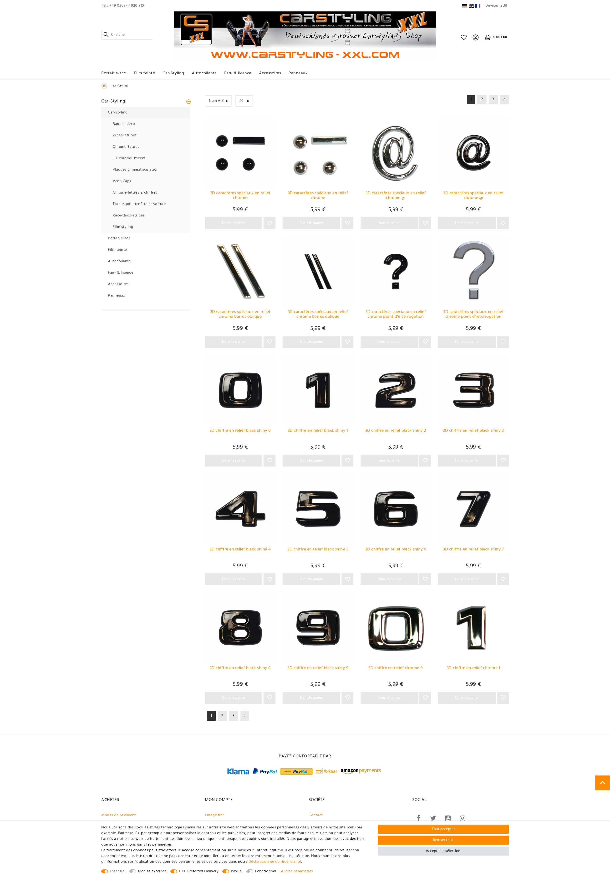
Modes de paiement (118, 815)
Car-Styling (173, 73)
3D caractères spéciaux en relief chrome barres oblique (240, 315)
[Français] (477, 6)
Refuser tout (443, 840)
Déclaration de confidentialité (275, 862)
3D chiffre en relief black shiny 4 (240, 550)
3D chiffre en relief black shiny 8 (240, 669)
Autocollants (204, 73)
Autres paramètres (297, 871)
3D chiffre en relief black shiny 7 (473, 550)
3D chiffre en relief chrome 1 (473, 669)
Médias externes (152, 871)
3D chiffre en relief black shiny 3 (473, 431)
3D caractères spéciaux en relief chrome (240, 196)
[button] (476, 39)
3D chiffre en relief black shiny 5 (317, 550)
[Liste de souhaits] (464, 39)
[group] (240, 153)
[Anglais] (471, 6)
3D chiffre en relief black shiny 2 (395, 431)
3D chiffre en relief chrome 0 (395, 669)
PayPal (237, 871)
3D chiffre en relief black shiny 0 (240, 431)
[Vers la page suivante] (244, 716)
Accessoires (270, 73)
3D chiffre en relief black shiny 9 (317, 669)
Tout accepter (443, 829)
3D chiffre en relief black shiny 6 (395, 550)
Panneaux (298, 73)
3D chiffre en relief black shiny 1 (318, 431)
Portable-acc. (114, 73)
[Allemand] (464, 6)
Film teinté (144, 73)
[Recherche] (106, 34)
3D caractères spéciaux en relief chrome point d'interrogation (396, 315)
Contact (316, 815)
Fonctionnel (265, 871)
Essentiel (118, 871)
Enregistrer (214, 815)
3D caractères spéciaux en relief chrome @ (396, 196)
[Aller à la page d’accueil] (104, 86)
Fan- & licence (237, 73)
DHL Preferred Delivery (199, 871)
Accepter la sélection (443, 851)
